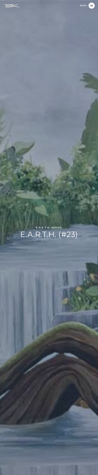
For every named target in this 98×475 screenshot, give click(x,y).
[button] (92, 6)
